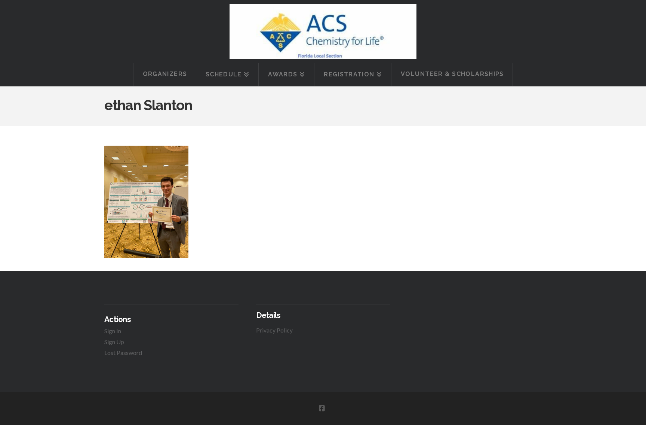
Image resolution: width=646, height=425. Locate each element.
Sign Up (114, 341)
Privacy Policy (274, 330)
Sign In (112, 330)
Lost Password (123, 352)
